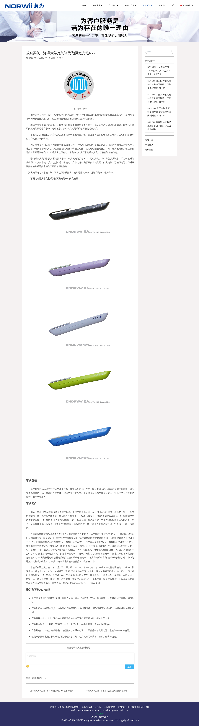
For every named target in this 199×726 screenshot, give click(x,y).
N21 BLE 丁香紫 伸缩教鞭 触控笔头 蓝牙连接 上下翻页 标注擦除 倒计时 (159, 98)
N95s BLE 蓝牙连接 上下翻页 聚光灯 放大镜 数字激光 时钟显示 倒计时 (159, 112)
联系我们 (162, 5)
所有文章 (149, 140)
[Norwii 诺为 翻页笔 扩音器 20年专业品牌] (24, 5)
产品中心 (112, 5)
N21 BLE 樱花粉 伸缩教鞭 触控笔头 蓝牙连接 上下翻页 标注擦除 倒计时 (159, 84)
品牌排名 (149, 145)
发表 (129, 666)
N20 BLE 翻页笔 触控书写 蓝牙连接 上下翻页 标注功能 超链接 (159, 126)
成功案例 (149, 150)
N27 (45, 677)
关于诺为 (96, 5)
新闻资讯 (146, 5)
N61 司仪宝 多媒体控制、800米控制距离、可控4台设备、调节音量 (159, 71)
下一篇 (108, 690)
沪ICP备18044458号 (99, 717)
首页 (84, 5)
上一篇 (54, 690)
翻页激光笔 (37, 677)
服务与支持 (129, 5)
